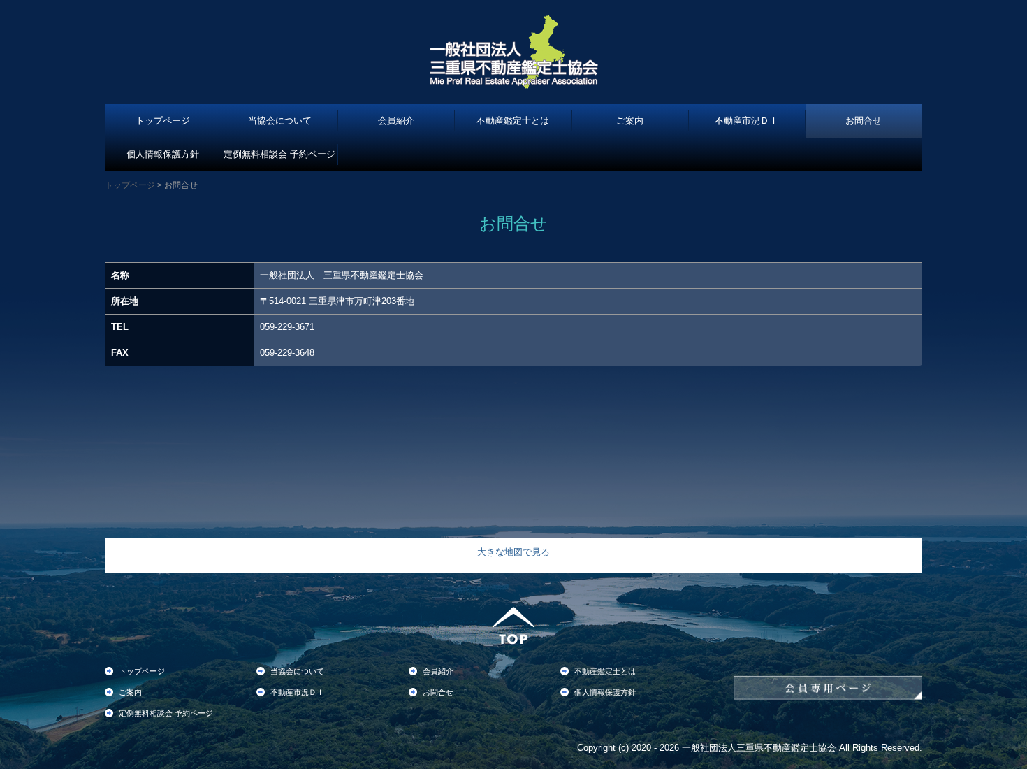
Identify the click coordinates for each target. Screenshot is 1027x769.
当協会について (280, 120)
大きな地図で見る (513, 552)
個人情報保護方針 (162, 154)
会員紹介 (396, 120)
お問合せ (863, 120)
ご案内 (629, 120)
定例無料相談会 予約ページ (279, 154)
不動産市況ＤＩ (746, 120)
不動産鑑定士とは (512, 120)
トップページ (163, 120)
